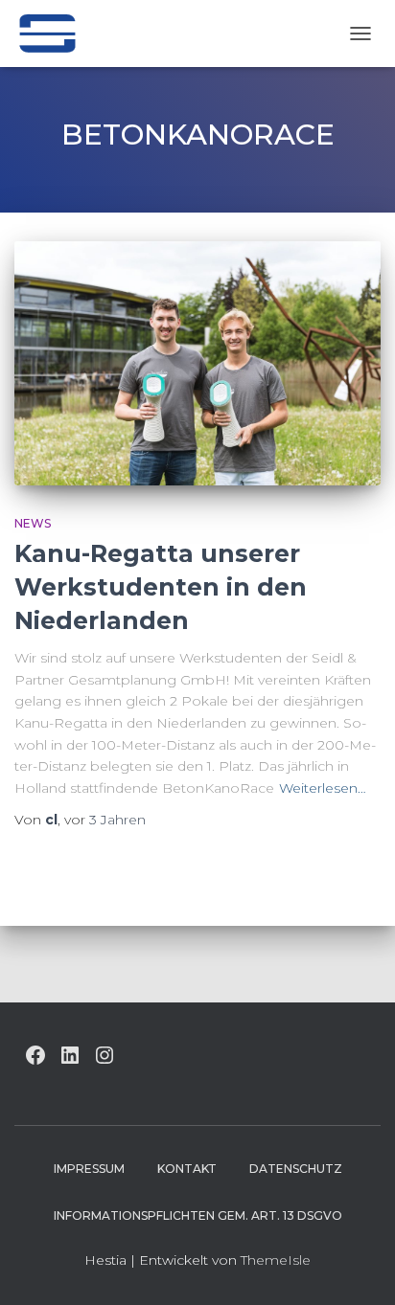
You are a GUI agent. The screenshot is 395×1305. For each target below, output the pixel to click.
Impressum (89, 1168)
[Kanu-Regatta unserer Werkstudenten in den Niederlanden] (197, 363)
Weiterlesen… (322, 788)
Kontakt (187, 1168)
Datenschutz (295, 1168)
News (32, 523)
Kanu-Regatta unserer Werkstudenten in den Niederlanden (160, 587)
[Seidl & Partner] (54, 33)
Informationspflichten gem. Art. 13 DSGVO (198, 1215)
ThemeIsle (276, 1260)
